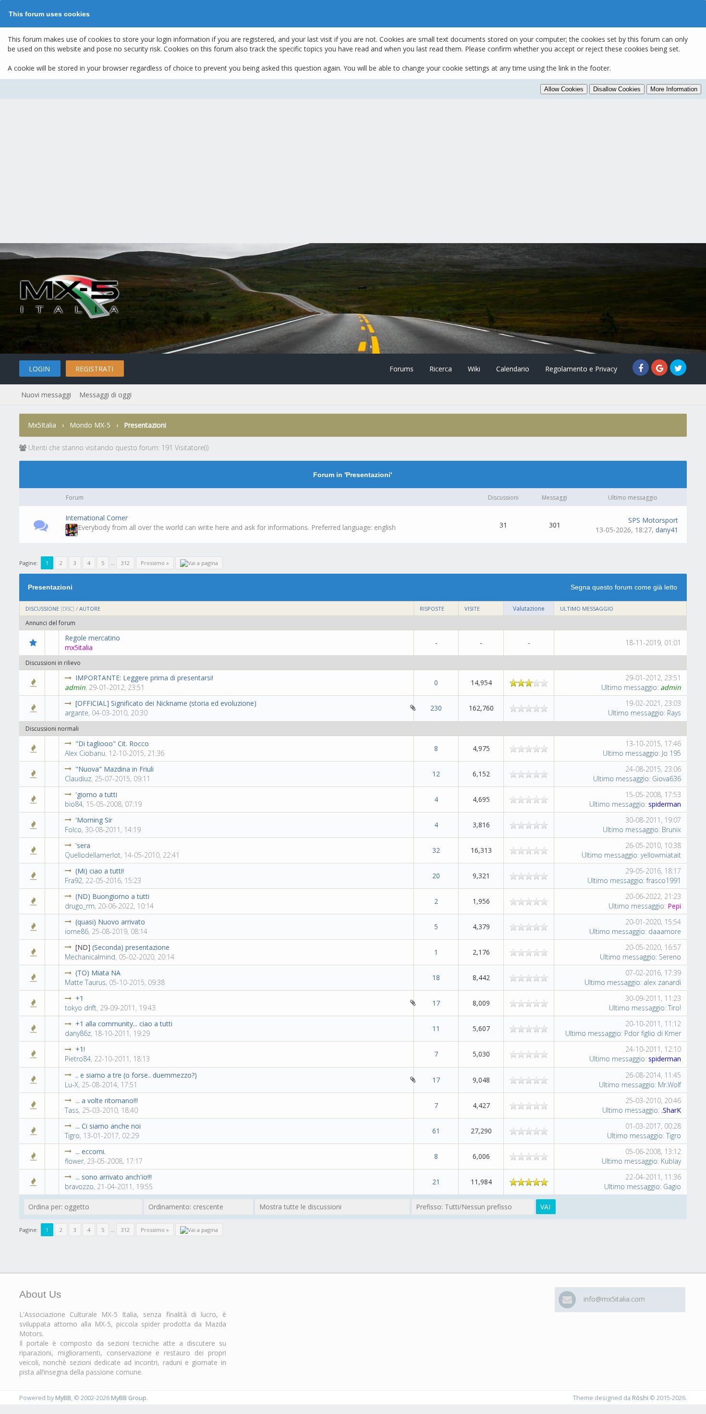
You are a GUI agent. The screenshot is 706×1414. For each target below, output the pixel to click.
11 (436, 1028)
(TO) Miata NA (98, 972)
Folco (73, 829)
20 (436, 875)
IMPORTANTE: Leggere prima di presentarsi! (144, 677)
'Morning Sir (93, 819)
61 (436, 1130)
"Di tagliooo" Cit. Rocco (112, 743)
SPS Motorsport (653, 520)
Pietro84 (78, 1058)
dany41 (667, 529)
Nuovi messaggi (46, 394)
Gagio (672, 1186)
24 (323, 704)
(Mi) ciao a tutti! (99, 870)
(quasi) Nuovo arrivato (110, 921)
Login (39, 368)
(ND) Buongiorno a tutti (112, 896)
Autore (89, 608)
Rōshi (640, 1398)
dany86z (78, 1033)
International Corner (96, 517)
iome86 (76, 931)
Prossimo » (155, 562)
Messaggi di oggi (105, 394)
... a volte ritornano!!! (106, 1100)
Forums (402, 368)
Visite (472, 608)
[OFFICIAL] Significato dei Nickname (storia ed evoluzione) (165, 703)
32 (436, 850)
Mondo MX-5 (90, 425)
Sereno (670, 956)
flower (74, 1161)
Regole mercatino (92, 637)
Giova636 (666, 778)
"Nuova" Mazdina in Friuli (114, 769)
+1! (80, 1049)
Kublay (671, 1161)
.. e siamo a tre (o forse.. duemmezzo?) (136, 1075)
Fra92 (73, 880)
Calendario (512, 368)
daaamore (664, 931)
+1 (79, 998)
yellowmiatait (661, 855)
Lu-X (71, 1084)
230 (436, 708)
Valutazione (529, 608)
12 (436, 773)
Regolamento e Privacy (581, 368)
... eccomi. (90, 1151)
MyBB (63, 1398)
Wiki (474, 368)
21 (436, 1181)
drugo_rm (80, 905)
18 (436, 977)
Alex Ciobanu (85, 753)
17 (436, 1003)
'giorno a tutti (96, 794)
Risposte (432, 608)
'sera (82, 845)
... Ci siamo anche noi (108, 1126)
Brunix (671, 829)
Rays (674, 712)
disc (67, 608)
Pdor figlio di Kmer (652, 1033)
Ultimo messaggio (586, 608)
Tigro (72, 1135)
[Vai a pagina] (199, 562)
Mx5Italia (42, 425)
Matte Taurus (85, 982)
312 (125, 562)
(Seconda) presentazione (131, 947)
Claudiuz (78, 778)
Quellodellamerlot (93, 855)
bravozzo (79, 1186)
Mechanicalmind (90, 956)
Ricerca (440, 368)
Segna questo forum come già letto (624, 587)
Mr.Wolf (669, 1084)
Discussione (42, 608)
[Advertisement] (353, 171)
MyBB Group (128, 1398)
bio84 (74, 804)
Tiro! (674, 1007)
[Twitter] (678, 368)
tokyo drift (81, 1007)
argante (76, 712)
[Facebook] (642, 368)
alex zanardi (662, 982)
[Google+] (660, 368)
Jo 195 (671, 753)
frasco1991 (663, 880)
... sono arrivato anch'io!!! (113, 1176)
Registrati (94, 368)
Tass (72, 1110)
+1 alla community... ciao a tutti (123, 1023)
